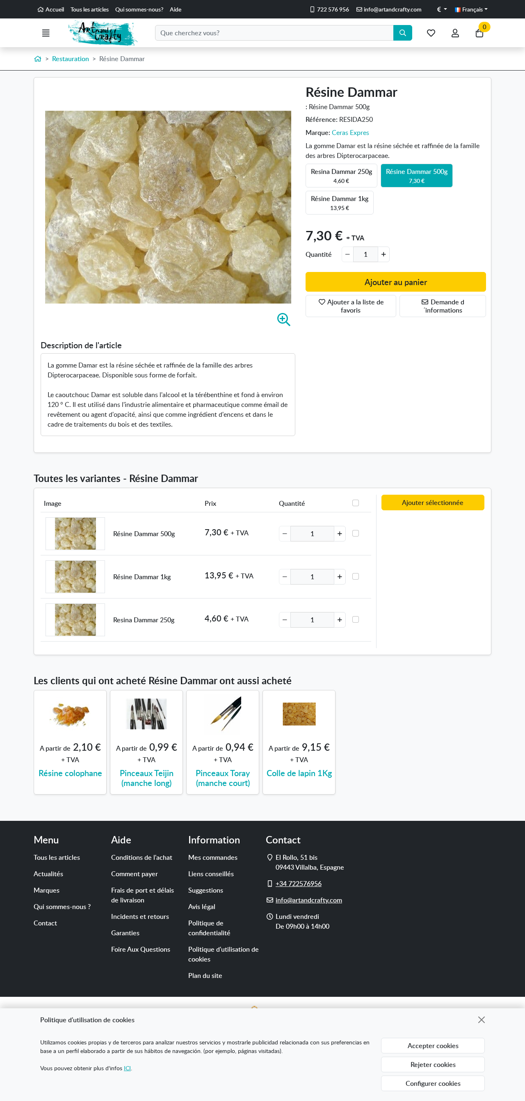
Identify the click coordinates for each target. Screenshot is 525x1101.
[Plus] (384, 254)
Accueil (54, 9)
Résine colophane (70, 773)
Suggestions (205, 890)
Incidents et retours (140, 916)
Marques (46, 890)
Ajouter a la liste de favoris (355, 306)
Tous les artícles (90, 9)
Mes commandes (212, 857)
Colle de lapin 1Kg (299, 773)
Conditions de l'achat (141, 857)
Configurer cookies (433, 1083)
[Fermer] (481, 1019)
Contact (45, 922)
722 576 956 (332, 9)
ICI (127, 1068)
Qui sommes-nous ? (62, 906)
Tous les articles (57, 857)
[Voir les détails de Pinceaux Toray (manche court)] (223, 714)
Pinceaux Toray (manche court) (223, 777)
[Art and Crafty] (106, 32)
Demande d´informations (443, 306)
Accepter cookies (433, 1045)
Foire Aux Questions (140, 949)
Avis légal (201, 906)
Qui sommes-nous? (139, 9)
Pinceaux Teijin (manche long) (146, 777)
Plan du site (205, 975)
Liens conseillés (211, 873)
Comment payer (134, 873)
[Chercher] (402, 33)
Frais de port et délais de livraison (142, 895)
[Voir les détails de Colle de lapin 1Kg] (299, 714)
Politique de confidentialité (209, 927)
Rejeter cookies (433, 1064)
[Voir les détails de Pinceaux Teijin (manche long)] (146, 714)
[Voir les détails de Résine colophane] (70, 714)
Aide (175, 9)
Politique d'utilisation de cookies (223, 954)
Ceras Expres (350, 132)
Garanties (125, 932)
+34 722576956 (299, 883)
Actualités (48, 873)
